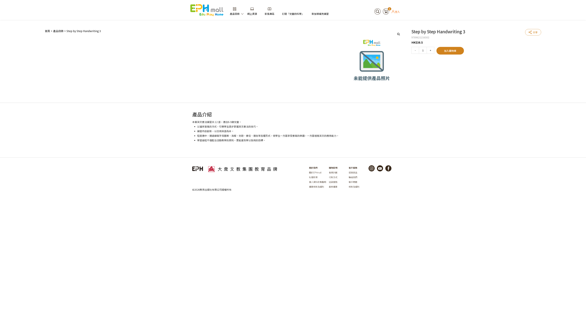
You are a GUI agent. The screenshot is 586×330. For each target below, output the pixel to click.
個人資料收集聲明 (317, 181)
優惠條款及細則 (316, 186)
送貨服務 (333, 181)
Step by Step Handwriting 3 (84, 31)
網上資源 (252, 14)
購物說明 (333, 167)
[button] (398, 34)
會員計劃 (333, 172)
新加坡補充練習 (320, 14)
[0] (386, 11)
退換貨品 (353, 172)
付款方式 (333, 177)
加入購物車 (450, 51)
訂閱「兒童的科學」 (293, 14)
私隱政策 (313, 177)
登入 (397, 11)
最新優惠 (333, 186)
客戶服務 (353, 167)
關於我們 (313, 167)
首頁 (47, 31)
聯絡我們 (353, 177)
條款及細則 (354, 186)
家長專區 (269, 14)
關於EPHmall (315, 172)
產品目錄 (235, 14)
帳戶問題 (353, 181)
